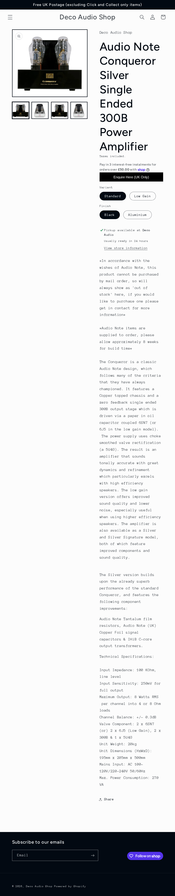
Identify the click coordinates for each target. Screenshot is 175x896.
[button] (10, 17)
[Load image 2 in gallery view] (40, 110)
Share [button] (109, 799)
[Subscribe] (92, 855)
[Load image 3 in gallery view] (59, 110)
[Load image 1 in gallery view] (20, 110)
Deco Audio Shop (39, 886)
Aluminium (137, 215)
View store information (125, 248)
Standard (113, 196)
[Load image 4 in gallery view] (79, 110)
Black (110, 215)
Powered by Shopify (70, 886)
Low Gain (142, 196)
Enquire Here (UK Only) (131, 177)
